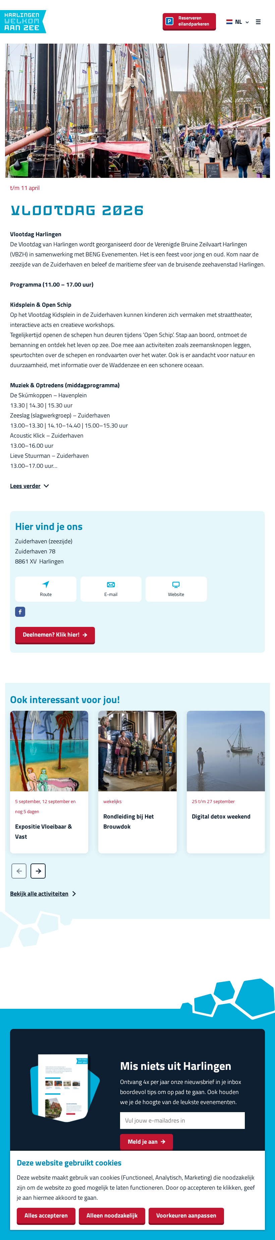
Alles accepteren (46, 1215)
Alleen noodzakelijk (112, 1215)
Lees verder (25, 485)
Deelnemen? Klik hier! (51, 634)
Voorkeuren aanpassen (186, 1215)
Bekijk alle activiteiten (39, 893)
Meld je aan (143, 1141)
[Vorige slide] (18, 871)
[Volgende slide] (38, 871)
